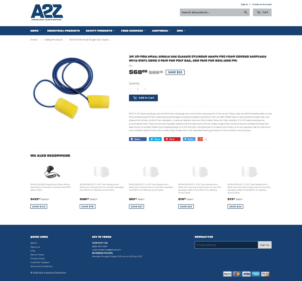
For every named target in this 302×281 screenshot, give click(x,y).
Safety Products (99, 30)
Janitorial (160, 30)
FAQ (32, 250)
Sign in (244, 4)
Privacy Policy (37, 258)
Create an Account (262, 4)
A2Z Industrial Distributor (52, 272)
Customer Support (39, 262)
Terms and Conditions (41, 266)
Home (34, 30)
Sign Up (264, 245)
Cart (265, 12)
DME (180, 30)
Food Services (132, 30)
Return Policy (37, 254)
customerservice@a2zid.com (106, 249)
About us (35, 247)
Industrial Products (63, 30)
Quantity (134, 83)
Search (33, 243)
